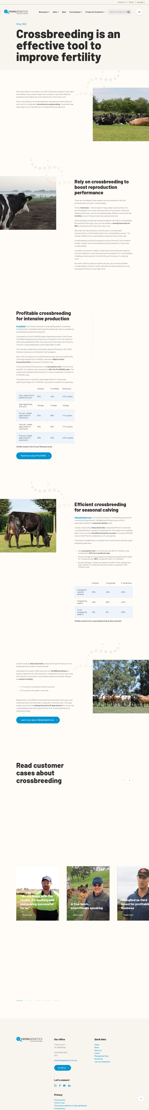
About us (98, 1050)
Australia (140, 2)
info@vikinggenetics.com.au (65, 1060)
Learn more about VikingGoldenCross (37, 720)
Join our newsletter (102, 1061)
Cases (96, 1044)
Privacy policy (59, 1100)
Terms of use (59, 1103)
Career (97, 1053)
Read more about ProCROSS (33, 455)
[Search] (129, 11)
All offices (62, 1068)
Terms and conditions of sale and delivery (70, 1105)
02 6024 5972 (62, 1052)
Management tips (101, 1056)
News (96, 1047)
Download (98, 1059)
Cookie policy (59, 1108)
